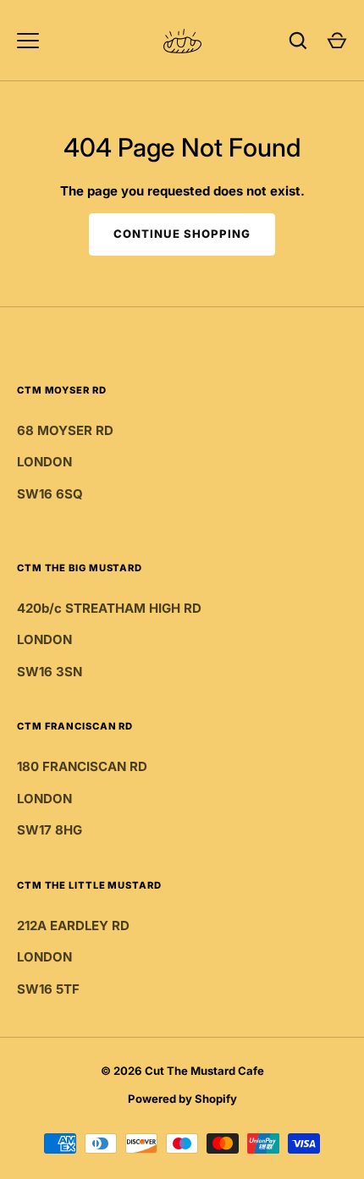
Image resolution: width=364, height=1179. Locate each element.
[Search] (298, 40)
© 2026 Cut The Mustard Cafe (182, 1070)
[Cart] (337, 40)
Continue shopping (182, 233)
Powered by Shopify (182, 1098)
